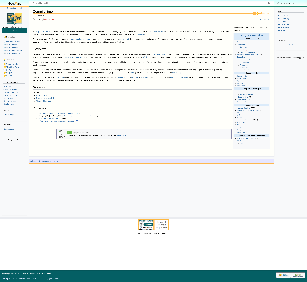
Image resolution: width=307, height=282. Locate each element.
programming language (80, 39)
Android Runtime (243, 108)
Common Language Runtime (248, 110)
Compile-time (248, 50)
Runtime (246, 63)
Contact (57, 279)
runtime (120, 77)
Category (34, 161)
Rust (132, 73)
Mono (239, 113)
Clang (242, 144)
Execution (241, 57)
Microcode (241, 86)
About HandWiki (23, 279)
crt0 (238, 115)
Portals (14, 30)
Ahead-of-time (242, 97)
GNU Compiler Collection (246, 138)
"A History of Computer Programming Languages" (58, 113)
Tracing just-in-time (247, 95)
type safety (176, 73)
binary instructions (157, 31)
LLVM (239, 141)
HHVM (239, 117)
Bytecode (240, 81)
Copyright (48, 279)
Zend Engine (242, 132)
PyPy (239, 130)
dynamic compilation (179, 77)
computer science (42, 31)
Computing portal (14, 8)
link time (60, 77)
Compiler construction (48, 161)
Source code (242, 76)
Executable (244, 65)
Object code (241, 78)
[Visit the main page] (14, 18)
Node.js (243, 127)
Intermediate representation (247, 55)
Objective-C (241, 122)
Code (239, 42)
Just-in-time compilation (46, 98)
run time (140, 34)
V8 (238, 125)
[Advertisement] (14, 178)
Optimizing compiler (247, 52)
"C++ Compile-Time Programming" (77, 116)
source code (124, 39)
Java (125, 73)
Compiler (243, 47)
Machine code (242, 83)
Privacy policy (8, 279)
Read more (121, 135)
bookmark (265, 13)
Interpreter (244, 67)
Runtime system (246, 60)
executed (144, 77)
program (134, 77)
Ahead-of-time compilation (47, 101)
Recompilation (242, 102)
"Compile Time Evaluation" (49, 118)
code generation (158, 54)
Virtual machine (246, 70)
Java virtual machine (245, 120)
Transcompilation (243, 99)
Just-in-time (241, 92)
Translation (241, 44)
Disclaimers (37, 279)
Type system (41, 95)
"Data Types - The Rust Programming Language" (57, 121)
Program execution (252, 35)
